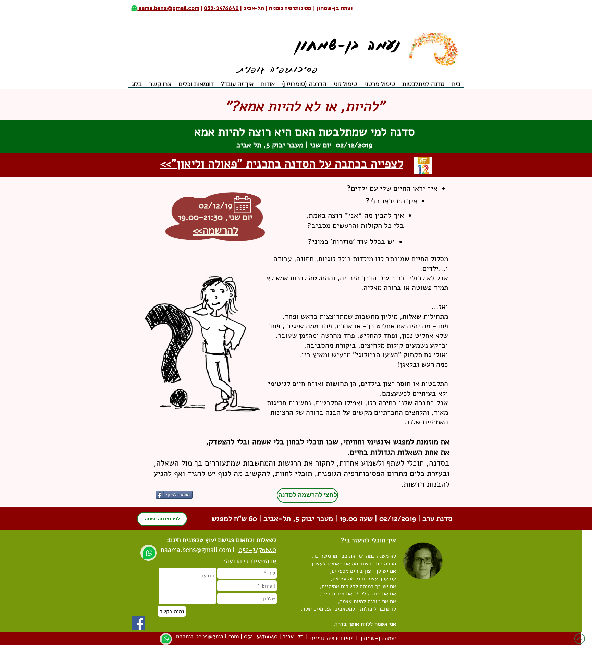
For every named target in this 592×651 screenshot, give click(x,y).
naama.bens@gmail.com (196, 549)
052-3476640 (221, 8)
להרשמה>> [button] (215, 230)
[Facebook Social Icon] (138, 623)
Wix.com (114, 635)
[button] (267, 86)
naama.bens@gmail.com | (165, 8)
